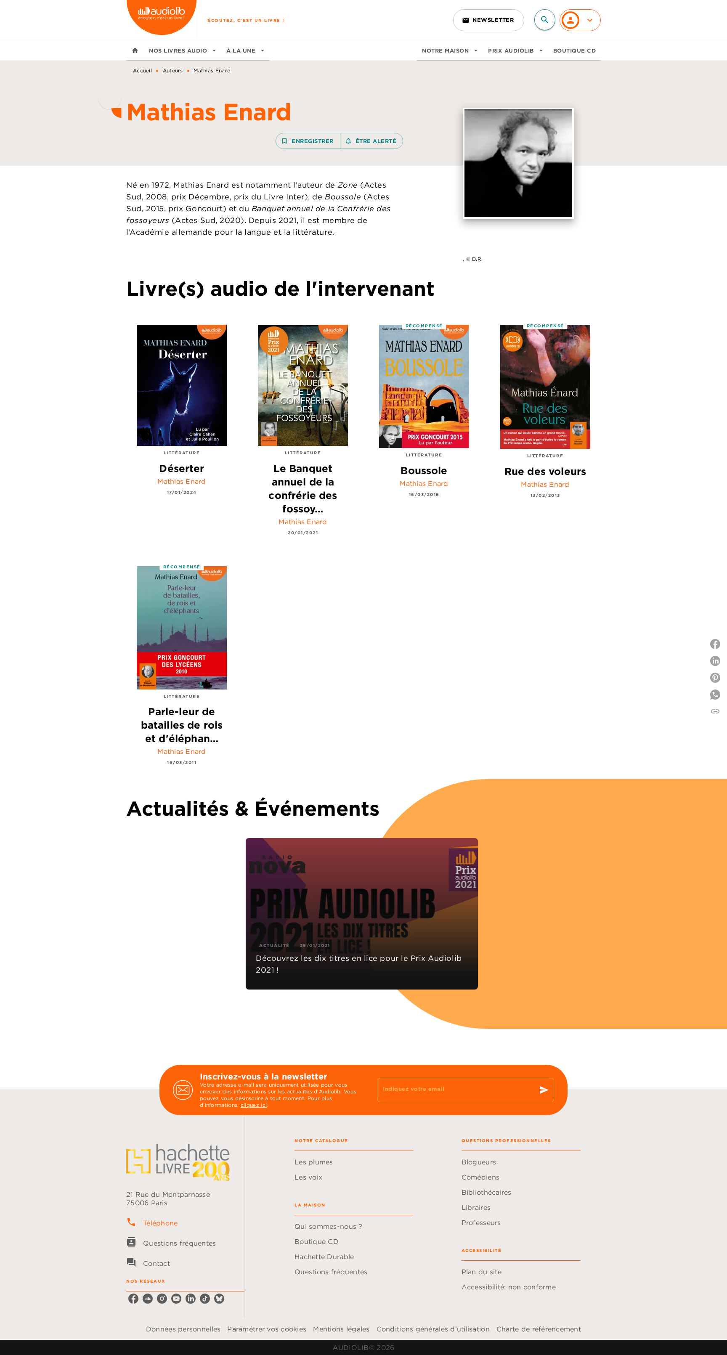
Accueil (142, 70)
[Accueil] (161, 20)
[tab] (135, 50)
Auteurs (173, 70)
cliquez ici (254, 1105)
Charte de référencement (538, 1329)
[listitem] (133, 1298)
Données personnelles (183, 1329)
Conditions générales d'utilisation (433, 1329)
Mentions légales (341, 1329)
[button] (488, 20)
